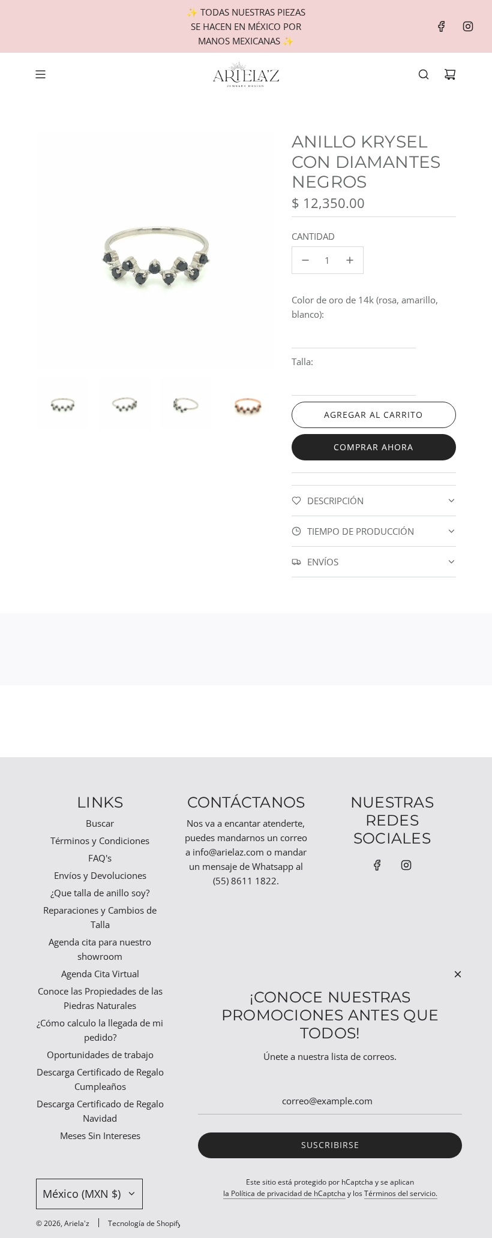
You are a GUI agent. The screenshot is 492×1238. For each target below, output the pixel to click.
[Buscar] (423, 74)
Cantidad (313, 236)
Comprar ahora (373, 447)
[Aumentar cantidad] (350, 260)
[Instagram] (468, 26)
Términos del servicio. (400, 1193)
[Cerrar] (458, 974)
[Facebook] (441, 26)
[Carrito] (450, 74)
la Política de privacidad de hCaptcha (284, 1193)
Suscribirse (330, 1144)
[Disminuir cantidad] (305, 260)
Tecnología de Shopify (144, 1223)
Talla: (302, 362)
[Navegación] (40, 74)
